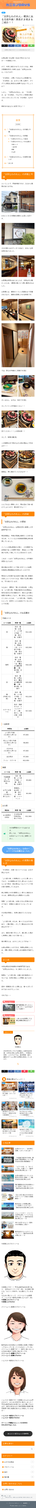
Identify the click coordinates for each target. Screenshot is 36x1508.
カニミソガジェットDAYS (18, 1434)
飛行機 (18, 1477)
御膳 (13, 149)
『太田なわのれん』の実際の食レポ (19, 158)
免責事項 (25, 1503)
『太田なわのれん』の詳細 (18, 136)
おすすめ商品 (18, 1462)
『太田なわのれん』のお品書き (20, 142)
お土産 (13, 152)
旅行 (3, 12)
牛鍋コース (15, 144)
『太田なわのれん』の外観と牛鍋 (19, 130)
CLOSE (18, 124)
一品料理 (14, 147)
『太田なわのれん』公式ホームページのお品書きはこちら (18, 850)
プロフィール (18, 1467)
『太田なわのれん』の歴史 (19, 139)
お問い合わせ (9, 1489)
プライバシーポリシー (14, 1503)
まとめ (10, 163)
